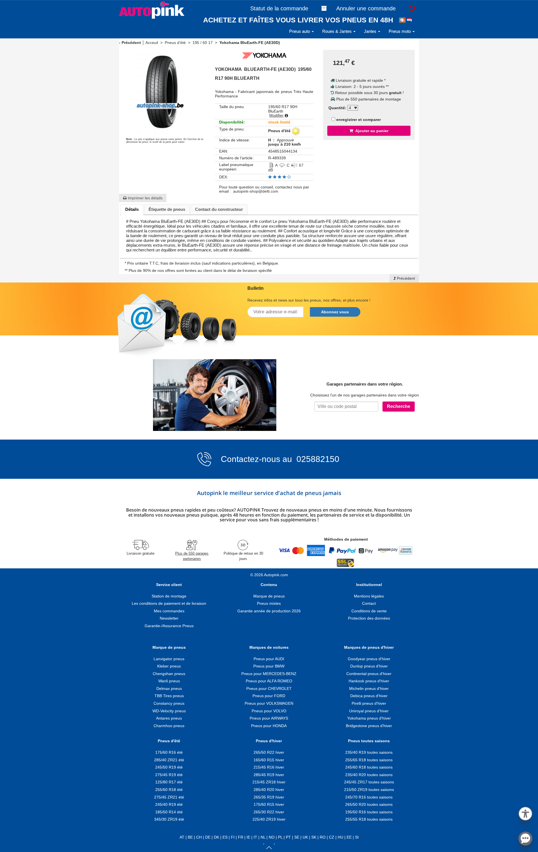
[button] (525, 812)
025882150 (316, 459)
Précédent (131, 42)
